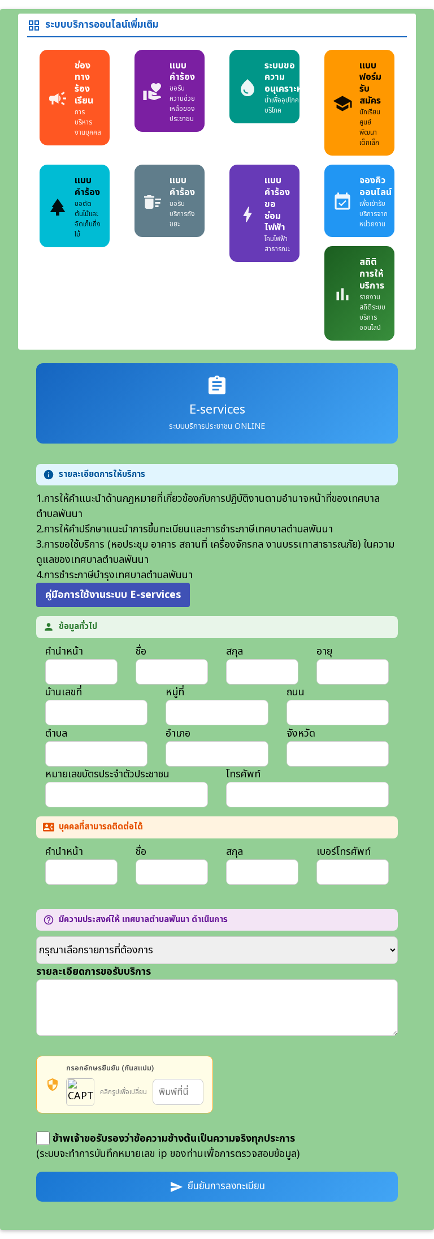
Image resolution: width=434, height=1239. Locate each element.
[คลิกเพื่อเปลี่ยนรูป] (80, 1092)
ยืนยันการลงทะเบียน (217, 1186)
